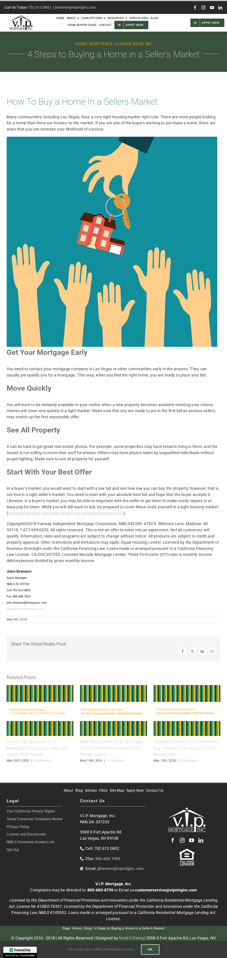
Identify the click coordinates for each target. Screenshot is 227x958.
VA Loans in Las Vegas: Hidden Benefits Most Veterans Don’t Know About (39, 748)
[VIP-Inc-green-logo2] (21, 17)
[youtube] (212, 8)
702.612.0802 (40, 7)
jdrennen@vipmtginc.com (75, 7)
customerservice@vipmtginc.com (166, 890)
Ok (150, 949)
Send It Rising (131, 938)
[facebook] (195, 8)
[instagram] (203, 8)
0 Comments (40, 760)
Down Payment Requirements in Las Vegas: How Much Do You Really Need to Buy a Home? (187, 748)
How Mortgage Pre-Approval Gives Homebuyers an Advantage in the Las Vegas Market (112, 748)
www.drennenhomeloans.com (26, 609)
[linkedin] (220, 8)
